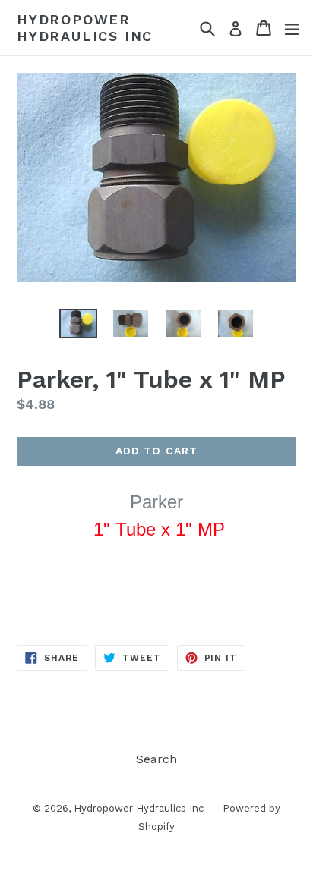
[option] (78, 323)
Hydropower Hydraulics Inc (85, 27)
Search (156, 759)
